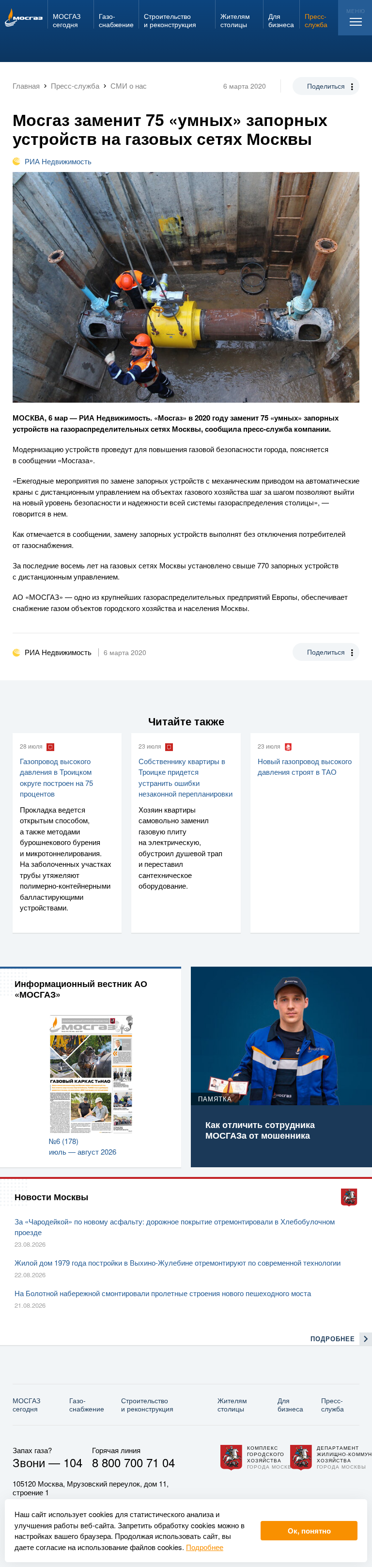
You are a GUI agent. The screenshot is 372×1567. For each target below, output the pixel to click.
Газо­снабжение (86, 1404)
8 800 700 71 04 (133, 1462)
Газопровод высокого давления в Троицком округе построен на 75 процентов (56, 777)
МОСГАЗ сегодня (26, 1404)
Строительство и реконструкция (147, 1404)
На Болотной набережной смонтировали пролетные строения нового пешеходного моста (163, 1293)
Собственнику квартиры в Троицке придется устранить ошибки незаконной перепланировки (185, 777)
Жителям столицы (232, 1404)
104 (72, 1462)
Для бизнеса (290, 1404)
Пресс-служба (332, 1404)
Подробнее (204, 1547)
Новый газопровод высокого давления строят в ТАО (305, 766)
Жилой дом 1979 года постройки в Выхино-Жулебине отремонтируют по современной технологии (178, 1262)
